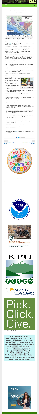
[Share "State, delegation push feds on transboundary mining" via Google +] (20, 137)
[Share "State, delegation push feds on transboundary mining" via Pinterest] (23, 137)
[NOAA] (19, 209)
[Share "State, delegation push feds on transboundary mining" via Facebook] (17, 137)
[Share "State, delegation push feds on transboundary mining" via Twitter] (18, 137)
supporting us (16, 131)
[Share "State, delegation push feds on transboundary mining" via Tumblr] (21, 137)
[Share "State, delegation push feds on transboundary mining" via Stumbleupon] (24, 137)
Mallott (10, 43)
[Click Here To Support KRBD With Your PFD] (19, 314)
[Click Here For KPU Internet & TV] (19, 269)
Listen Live (6, 4)
